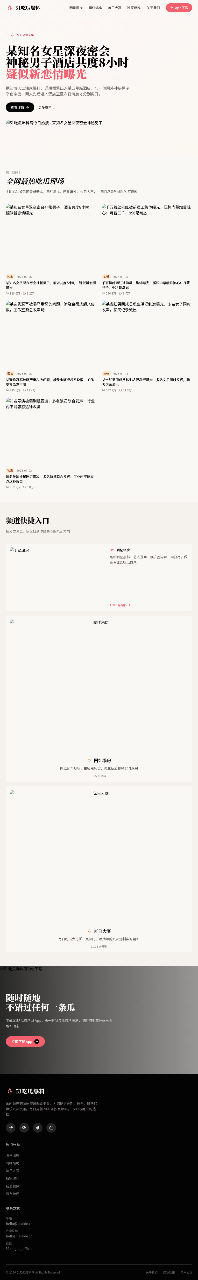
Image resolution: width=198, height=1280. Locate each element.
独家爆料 (134, 7)
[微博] (10, 1128)
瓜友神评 (12, 1193)
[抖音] (37, 1128)
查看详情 (17, 107)
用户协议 (186, 1272)
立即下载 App (22, 1041)
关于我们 (153, 7)
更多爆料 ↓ (47, 107)
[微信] (24, 1128)
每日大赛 (114, 7)
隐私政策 (169, 1272)
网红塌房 (95, 7)
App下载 (181, 7)
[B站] (51, 1128)
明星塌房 (76, 7)
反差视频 (12, 1186)
